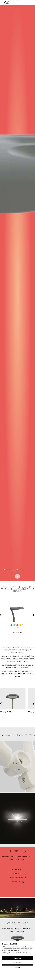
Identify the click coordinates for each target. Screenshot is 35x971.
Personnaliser (17, 962)
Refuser (17, 967)
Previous (1, 614)
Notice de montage (18, 873)
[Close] (33, 943)
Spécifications (17, 632)
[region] (17, 956)
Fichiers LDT (18, 882)
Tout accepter (17, 958)
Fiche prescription (18, 878)
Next (33, 614)
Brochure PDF (17, 869)
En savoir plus (17, 769)
